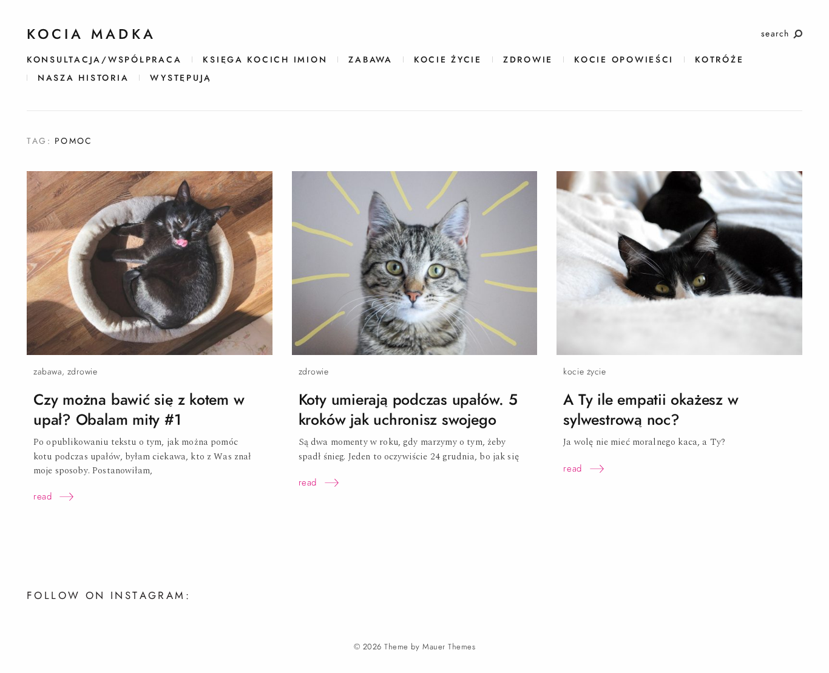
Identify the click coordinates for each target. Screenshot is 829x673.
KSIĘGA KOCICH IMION (265, 60)
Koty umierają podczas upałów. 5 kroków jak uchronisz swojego (408, 409)
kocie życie (448, 60)
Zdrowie (528, 60)
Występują (181, 78)
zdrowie (82, 371)
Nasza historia (83, 78)
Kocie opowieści (624, 60)
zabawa (370, 60)
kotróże (719, 60)
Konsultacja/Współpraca (104, 60)
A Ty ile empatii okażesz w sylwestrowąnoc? (650, 409)
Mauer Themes (448, 646)
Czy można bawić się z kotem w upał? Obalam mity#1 (138, 409)
